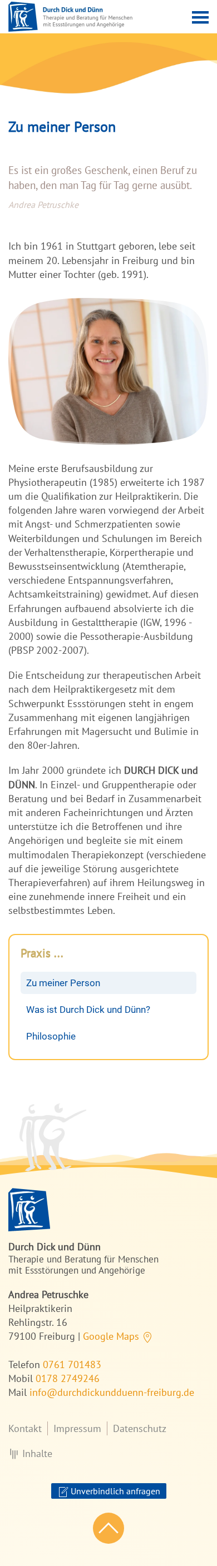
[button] (200, 16)
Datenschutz (139, 1428)
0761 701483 (72, 1364)
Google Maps (112, 1336)
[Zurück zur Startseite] (70, 16)
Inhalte (37, 1453)
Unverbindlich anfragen (114, 1491)
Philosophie (51, 1036)
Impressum (77, 1428)
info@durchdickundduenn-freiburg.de (111, 1392)
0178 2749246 (68, 1378)
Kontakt (25, 1428)
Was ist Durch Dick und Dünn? (88, 1009)
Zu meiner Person (63, 982)
